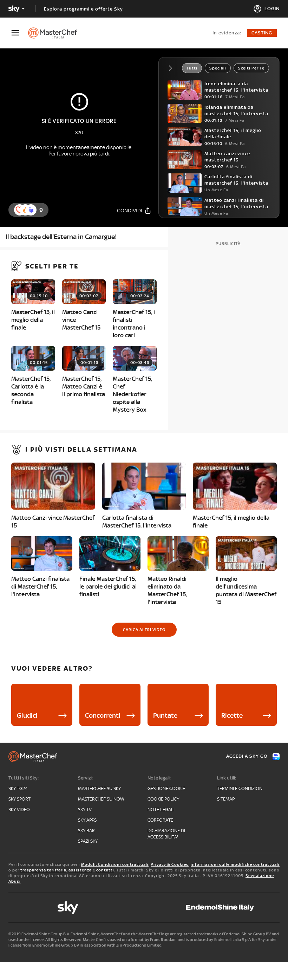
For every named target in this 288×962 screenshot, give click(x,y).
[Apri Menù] (19, 32)
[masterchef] (56, 33)
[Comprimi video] (172, 68)
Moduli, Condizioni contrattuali (115, 864)
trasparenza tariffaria (43, 870)
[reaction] (31, 209)
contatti (105, 870)
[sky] (68, 907)
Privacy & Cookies (170, 864)
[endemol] (220, 907)
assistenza (80, 870)
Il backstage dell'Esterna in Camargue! (61, 237)
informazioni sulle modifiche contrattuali (235, 864)
